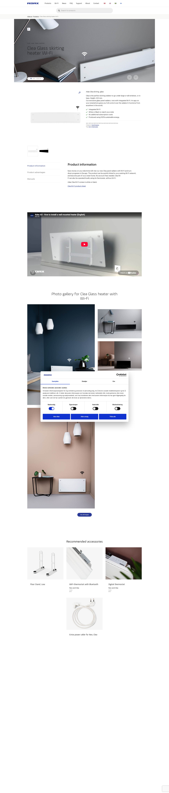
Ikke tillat (56, 416)
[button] (79, 92)
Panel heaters (95, 125)
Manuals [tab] (31, 179)
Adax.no (29, 16)
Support (79, 3)
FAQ (71, 3)
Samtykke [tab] (55, 381)
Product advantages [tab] (36, 172)
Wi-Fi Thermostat (93, 126)
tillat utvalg (84, 416)
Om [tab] (114, 381)
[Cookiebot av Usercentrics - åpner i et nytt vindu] (117, 374)
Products (48, 3)
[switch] (73, 408)
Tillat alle (113, 416)
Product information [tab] (36, 166)
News (64, 3)
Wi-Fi (57, 3)
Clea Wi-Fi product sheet (77, 186)
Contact (96, 3)
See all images (84, 514)
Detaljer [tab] (84, 381)
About (87, 3)
